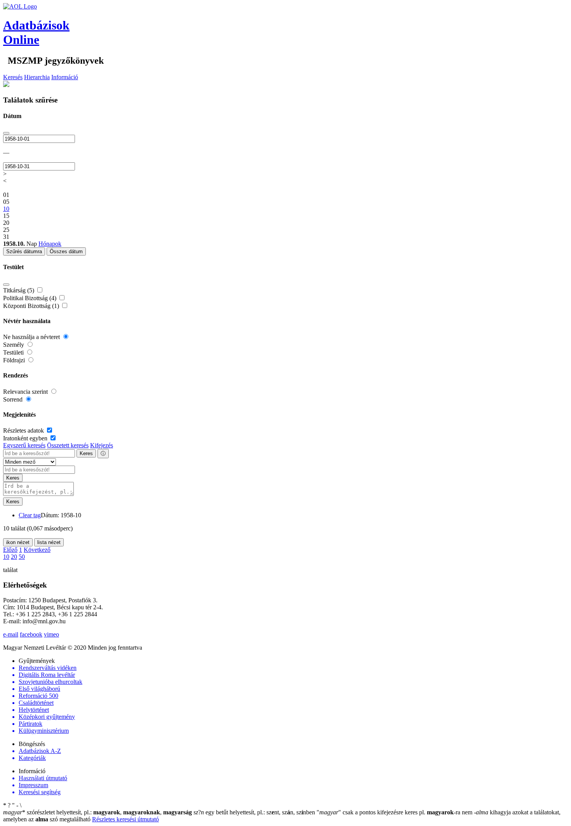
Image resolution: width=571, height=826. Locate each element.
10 (6, 556)
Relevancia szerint (26, 391)
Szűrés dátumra (24, 251)
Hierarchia (37, 77)
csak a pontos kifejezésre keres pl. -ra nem (395, 812)
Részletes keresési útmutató (125, 819)
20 (14, 556)
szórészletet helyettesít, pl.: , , (97, 812)
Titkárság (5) (19, 290)
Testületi (14, 352)
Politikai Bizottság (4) (30, 298)
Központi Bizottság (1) (32, 306)
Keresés (13, 77)
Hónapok (49, 243)
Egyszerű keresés (24, 445)
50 (22, 556)
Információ (64, 77)
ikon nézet (18, 542)
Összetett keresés (68, 445)
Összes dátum (66, 251)
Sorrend (13, 399)
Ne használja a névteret (32, 337)
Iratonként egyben (26, 438)
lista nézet (49, 542)
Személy (14, 344)
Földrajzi (14, 360)
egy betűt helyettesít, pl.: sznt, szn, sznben (255, 812)
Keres (86, 453)
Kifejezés (101, 445)
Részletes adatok (24, 430)
